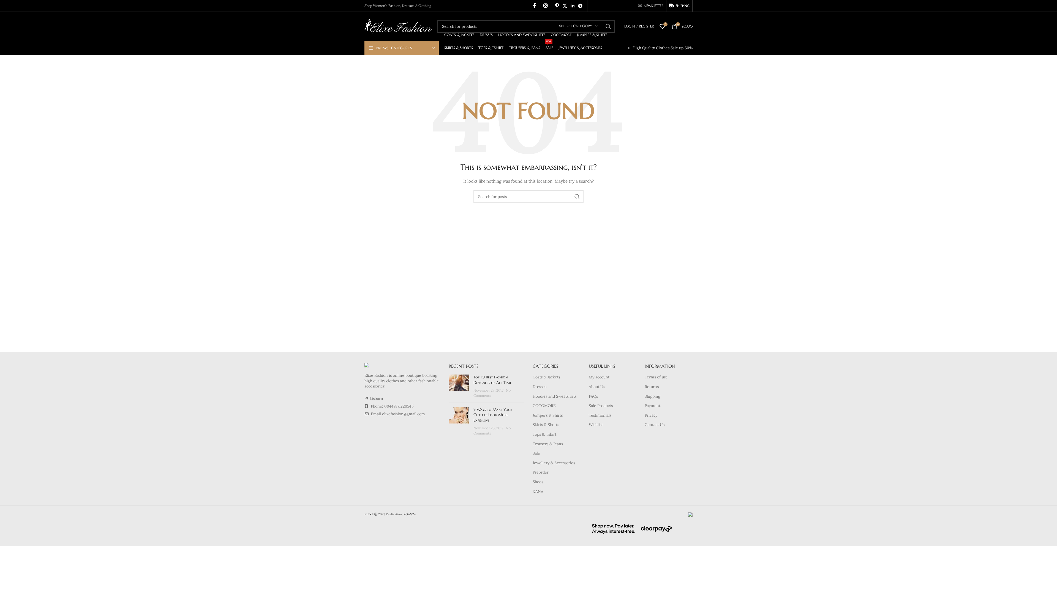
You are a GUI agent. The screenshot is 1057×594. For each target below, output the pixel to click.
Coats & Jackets (546, 377)
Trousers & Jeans (548, 443)
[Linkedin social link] (572, 6)
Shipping (652, 396)
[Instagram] (545, 6)
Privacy (651, 415)
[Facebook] (534, 6)
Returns (652, 386)
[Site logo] (398, 25)
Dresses (539, 386)
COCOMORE (544, 405)
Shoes (538, 481)
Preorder (541, 472)
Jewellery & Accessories (554, 462)
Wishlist (596, 424)
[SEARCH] (608, 26)
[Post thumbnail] (459, 386)
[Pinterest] (557, 6)
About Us (597, 386)
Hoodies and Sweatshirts (554, 396)
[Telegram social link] (580, 6)
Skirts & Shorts (546, 424)
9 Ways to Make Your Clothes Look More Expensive (492, 415)
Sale (536, 453)
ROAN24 (410, 514)
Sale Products (601, 405)
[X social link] (565, 6)
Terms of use (656, 377)
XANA (538, 491)
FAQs (593, 396)
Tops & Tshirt (544, 434)
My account (599, 377)
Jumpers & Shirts (548, 415)
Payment (652, 405)
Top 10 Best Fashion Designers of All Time (492, 380)
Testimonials (600, 415)
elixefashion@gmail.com (403, 413)
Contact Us (654, 424)
